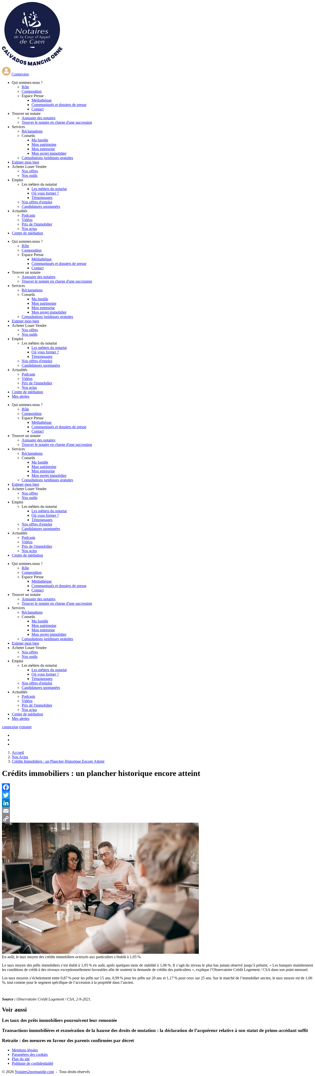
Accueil (18, 752)
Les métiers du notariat (49, 189)
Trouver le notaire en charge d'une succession (57, 122)
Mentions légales (25, 1050)
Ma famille (40, 140)
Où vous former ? (45, 193)
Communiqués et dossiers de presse (59, 105)
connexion (10, 727)
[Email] (157, 811)
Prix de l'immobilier (37, 224)
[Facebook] (157, 787)
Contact (38, 109)
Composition (32, 91)
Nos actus (29, 229)
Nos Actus (20, 757)
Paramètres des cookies (30, 1054)
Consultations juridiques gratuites (47, 158)
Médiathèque (42, 100)
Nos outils (29, 175)
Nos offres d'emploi (37, 202)
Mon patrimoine (44, 144)
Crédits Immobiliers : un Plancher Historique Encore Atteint (58, 761)
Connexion (20, 74)
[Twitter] (157, 795)
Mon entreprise (43, 149)
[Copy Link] (157, 819)
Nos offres (30, 171)
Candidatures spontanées (41, 206)
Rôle (25, 87)
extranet (25, 727)
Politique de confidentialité (32, 1063)
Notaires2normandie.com (34, 1072)
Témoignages (42, 198)
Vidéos (27, 220)
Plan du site (21, 1059)
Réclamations (32, 131)
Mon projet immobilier (49, 153)
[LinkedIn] (157, 803)
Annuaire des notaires (38, 118)
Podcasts (28, 215)
